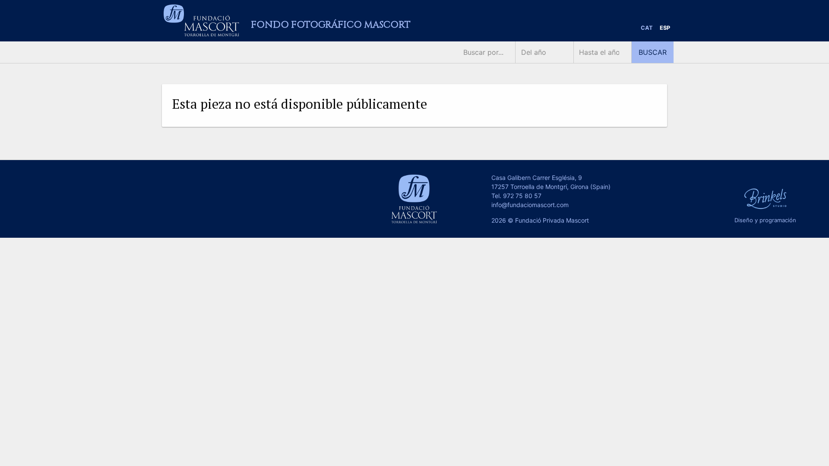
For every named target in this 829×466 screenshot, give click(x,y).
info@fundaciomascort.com (530, 204)
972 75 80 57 (522, 195)
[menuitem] (646, 28)
